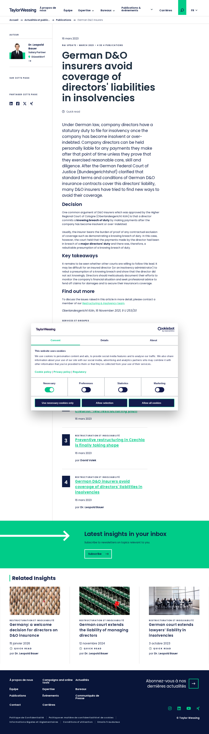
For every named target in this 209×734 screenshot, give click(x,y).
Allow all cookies (151, 403)
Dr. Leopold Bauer (92, 507)
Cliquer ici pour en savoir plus (35, 625)
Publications (63, 20)
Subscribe (104, 544)
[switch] (86, 389)
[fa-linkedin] (176, 708)
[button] (182, 10)
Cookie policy (43, 371)
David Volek (88, 460)
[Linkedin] (11, 103)
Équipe (68, 10)
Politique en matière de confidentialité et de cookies (81, 717)
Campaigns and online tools (57, 681)
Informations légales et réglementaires (33, 722)
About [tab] (153, 340)
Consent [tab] (55, 340)
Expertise (84, 10)
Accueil (13, 20)
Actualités (82, 680)
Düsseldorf (38, 56)
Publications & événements (131, 9)
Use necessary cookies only (57, 403)
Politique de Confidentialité (26, 717)
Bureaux (106, 10)
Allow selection (104, 403)
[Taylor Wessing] (23, 10)
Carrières (165, 10)
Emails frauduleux (108, 722)
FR (192, 10)
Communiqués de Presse (87, 697)
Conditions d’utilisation (78, 722)
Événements (50, 696)
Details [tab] (105, 340)
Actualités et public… (37, 20)
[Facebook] (17, 103)
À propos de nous (48, 9)
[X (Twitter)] (25, 103)
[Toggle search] (182, 10)
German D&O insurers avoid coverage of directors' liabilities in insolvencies (108, 487)
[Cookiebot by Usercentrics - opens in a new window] (160, 329)
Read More (29, 55)
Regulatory (79, 371)
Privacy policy (62, 371)
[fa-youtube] (186, 708)
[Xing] (31, 103)
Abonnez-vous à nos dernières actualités (166, 683)
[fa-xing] (195, 708)
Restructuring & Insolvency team (103, 303)
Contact (15, 705)
